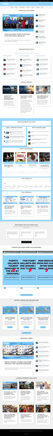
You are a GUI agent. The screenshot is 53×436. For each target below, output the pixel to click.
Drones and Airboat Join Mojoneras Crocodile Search (42, 31)
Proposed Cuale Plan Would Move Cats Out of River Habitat (28, 75)
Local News (12, 7)
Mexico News (38, 7)
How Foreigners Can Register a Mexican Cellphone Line (42, 97)
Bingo (20, 165)
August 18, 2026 (10, 76)
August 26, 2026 (42, 348)
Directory (33, 7)
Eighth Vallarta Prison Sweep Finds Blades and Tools (42, 15)
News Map (16, 7)
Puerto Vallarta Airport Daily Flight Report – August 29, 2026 (9, 207)
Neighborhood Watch (26, 49)
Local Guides (28, 7)
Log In (42, 7)
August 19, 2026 (10, 70)
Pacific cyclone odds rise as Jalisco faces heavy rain (26, 318)
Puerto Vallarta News (26, 10)
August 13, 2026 (43, 75)
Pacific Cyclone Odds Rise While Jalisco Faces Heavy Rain (43, 318)
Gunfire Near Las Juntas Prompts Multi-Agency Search (42, 26)
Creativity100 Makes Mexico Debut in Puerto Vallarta (44, 64)
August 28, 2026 (42, 17)
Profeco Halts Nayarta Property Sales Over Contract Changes (44, 361)
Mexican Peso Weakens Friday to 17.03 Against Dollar (26, 207)
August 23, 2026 (42, 357)
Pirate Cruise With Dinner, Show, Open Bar (8, 166)
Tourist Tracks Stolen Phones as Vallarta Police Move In (11, 59)
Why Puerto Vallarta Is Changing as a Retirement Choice (10, 393)
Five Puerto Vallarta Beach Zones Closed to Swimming (42, 42)
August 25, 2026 (10, 61)
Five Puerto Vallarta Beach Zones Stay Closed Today (44, 69)
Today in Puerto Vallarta (26, 122)
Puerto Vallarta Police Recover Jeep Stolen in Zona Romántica (11, 64)
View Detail (11, 172)
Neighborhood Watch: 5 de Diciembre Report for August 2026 (27, 65)
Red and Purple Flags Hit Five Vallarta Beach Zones (44, 73)
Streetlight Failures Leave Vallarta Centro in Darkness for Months (42, 37)
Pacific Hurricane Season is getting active (10, 318)
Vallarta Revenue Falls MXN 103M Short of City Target (42, 20)
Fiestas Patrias (32, 165)
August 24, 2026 (42, 353)
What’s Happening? (22, 7)
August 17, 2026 (42, 367)
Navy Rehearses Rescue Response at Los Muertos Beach (10, 74)
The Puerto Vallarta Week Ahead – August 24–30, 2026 (26, 97)
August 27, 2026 (42, 39)
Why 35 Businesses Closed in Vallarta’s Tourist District (11, 69)
